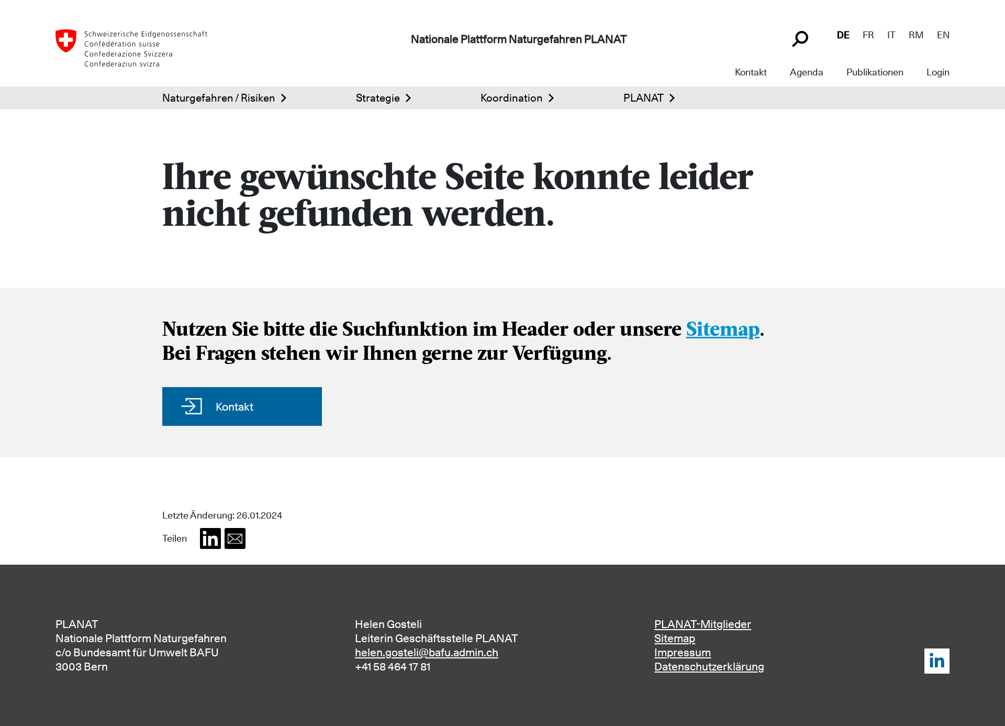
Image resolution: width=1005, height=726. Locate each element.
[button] (210, 538)
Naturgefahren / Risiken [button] (218, 98)
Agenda (806, 72)
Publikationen (874, 72)
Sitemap (723, 331)
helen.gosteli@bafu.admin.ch (426, 652)
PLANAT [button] (643, 98)
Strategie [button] (378, 98)
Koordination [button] (512, 98)
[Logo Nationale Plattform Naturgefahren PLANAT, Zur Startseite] (131, 47)
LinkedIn (937, 661)
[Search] (801, 37)
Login (938, 72)
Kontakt (751, 72)
